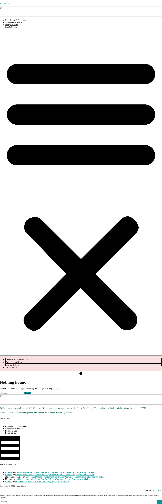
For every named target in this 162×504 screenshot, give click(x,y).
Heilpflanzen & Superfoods (16, 20)
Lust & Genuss (11, 27)
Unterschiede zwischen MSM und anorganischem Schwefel (42, 481)
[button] (81, 193)
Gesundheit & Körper (13, 22)
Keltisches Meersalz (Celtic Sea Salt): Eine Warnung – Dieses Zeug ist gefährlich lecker (54, 472)
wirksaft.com (5, 3)
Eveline (8, 472)
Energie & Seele (11, 25)
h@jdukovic (157, 490)
